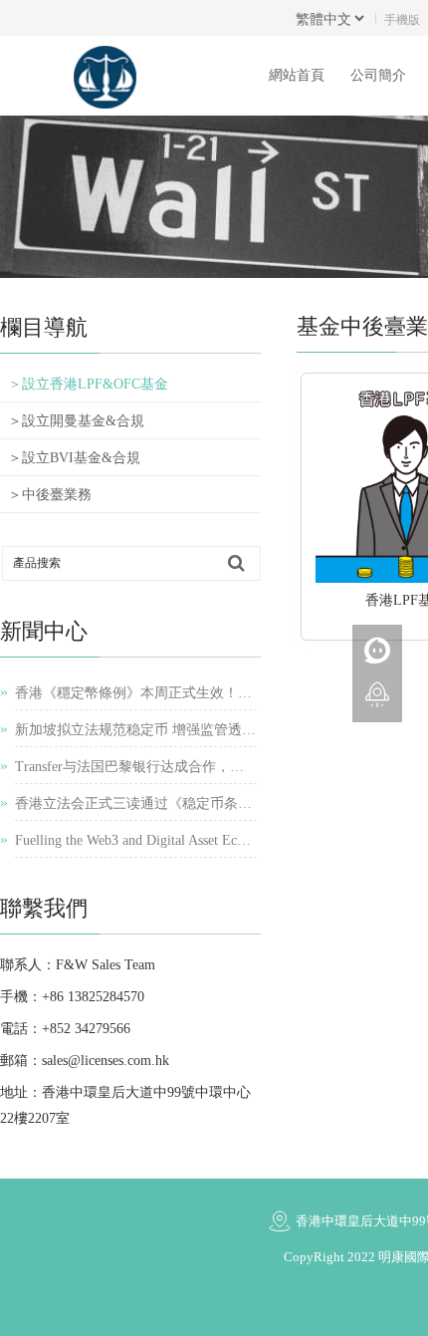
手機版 (402, 18)
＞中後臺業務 (50, 494)
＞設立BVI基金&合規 (74, 457)
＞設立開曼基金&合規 (76, 420)
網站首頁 (296, 75)
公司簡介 (378, 75)
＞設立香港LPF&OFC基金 (88, 384)
